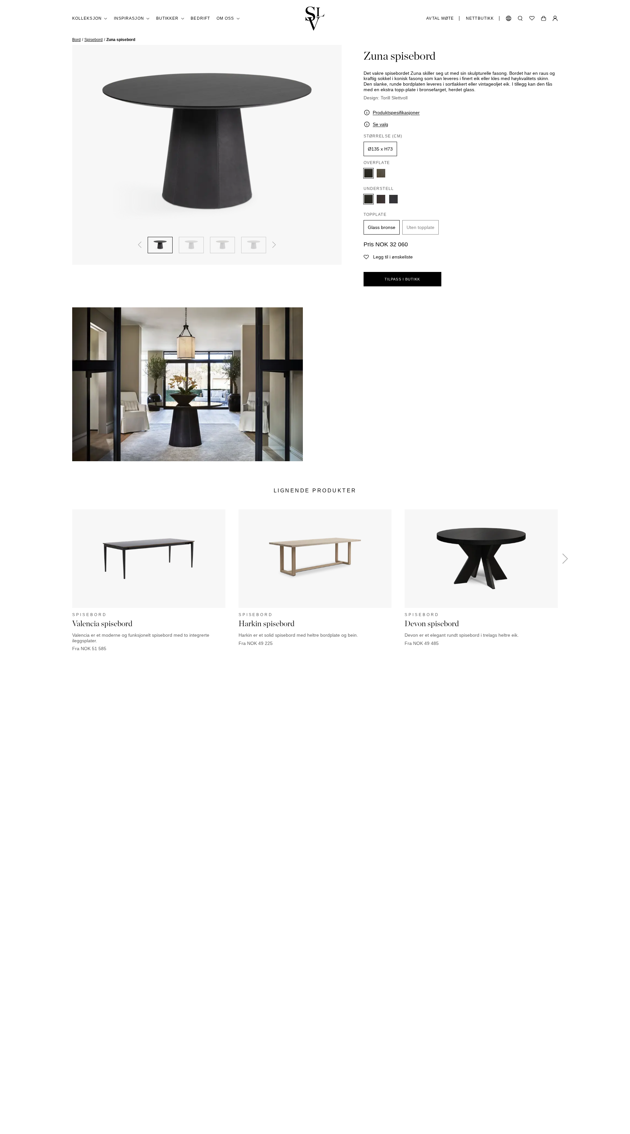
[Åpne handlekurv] (543, 18)
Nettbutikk (480, 18)
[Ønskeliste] (532, 18)
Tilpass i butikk (402, 279)
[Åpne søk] (520, 18)
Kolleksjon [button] (87, 18)
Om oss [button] (225, 18)
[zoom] (207, 146)
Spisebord (93, 39)
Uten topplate (420, 227)
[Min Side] (555, 18)
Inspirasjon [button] (129, 18)
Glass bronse (381, 227)
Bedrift (200, 18)
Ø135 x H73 (380, 149)
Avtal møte (440, 18)
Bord (76, 39)
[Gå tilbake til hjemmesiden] (315, 19)
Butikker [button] (167, 18)
